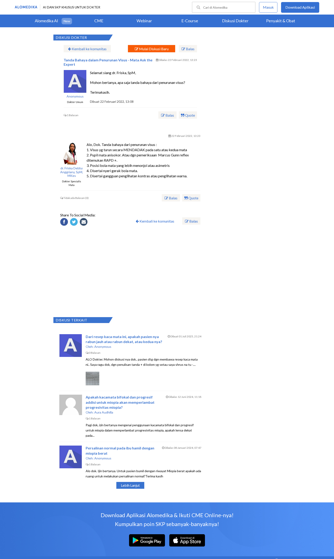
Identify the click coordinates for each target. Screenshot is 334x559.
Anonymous (75, 96)
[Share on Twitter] (74, 222)
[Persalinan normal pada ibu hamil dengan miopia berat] (70, 457)
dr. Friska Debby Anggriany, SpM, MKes (71, 172)
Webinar (144, 20)
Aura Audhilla (103, 412)
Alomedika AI (46, 20)
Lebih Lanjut (130, 485)
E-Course (189, 20)
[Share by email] (84, 222)
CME (98, 20)
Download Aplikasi (300, 7)
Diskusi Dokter (235, 20)
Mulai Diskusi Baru (153, 49)
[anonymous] (75, 81)
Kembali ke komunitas (89, 49)
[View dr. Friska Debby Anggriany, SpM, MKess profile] (71, 153)
